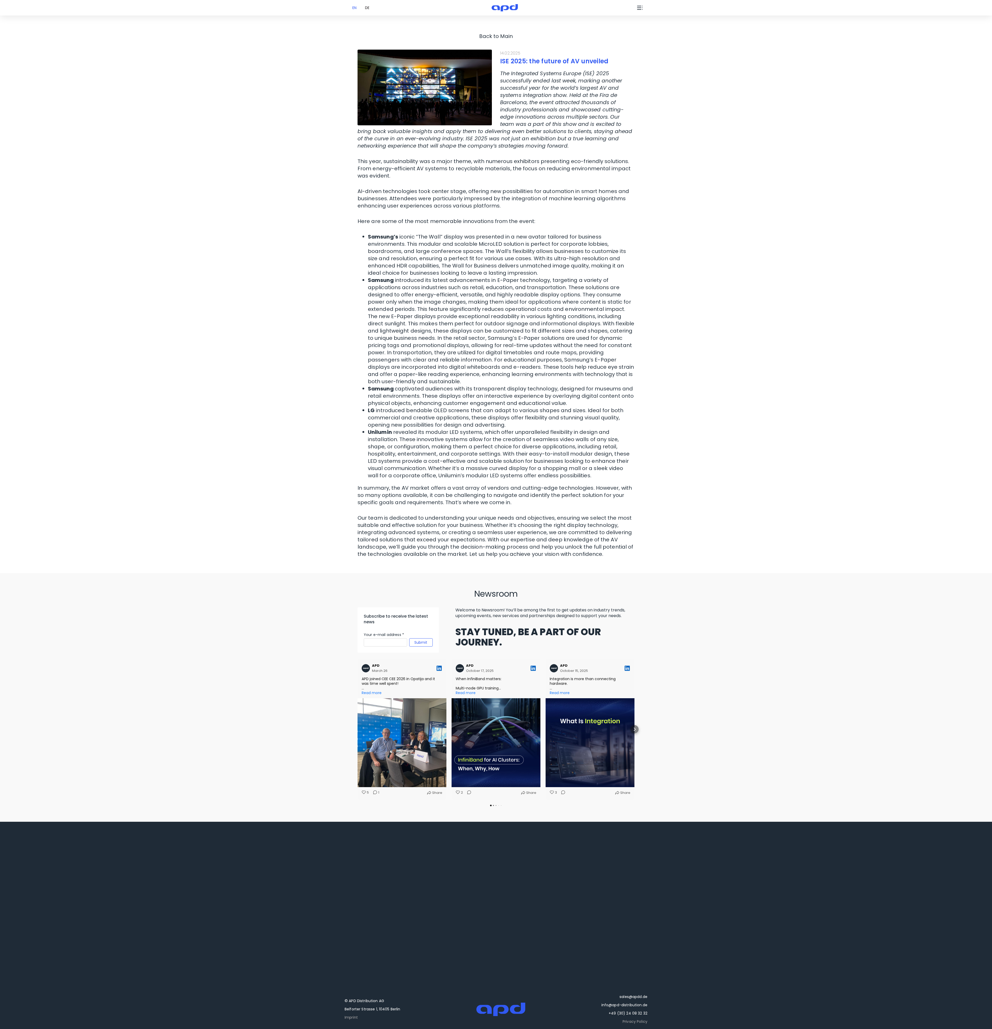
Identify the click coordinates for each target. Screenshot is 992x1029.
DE (367, 7)
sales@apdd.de (633, 996)
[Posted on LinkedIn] (439, 668)
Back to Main (496, 36)
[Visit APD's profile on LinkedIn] (367, 668)
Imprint (351, 1017)
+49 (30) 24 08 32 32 (628, 1013)
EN (354, 7)
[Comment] (467, 792)
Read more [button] (372, 692)
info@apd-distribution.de (624, 1005)
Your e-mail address (384, 634)
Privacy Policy (635, 1021)
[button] (357, 729)
